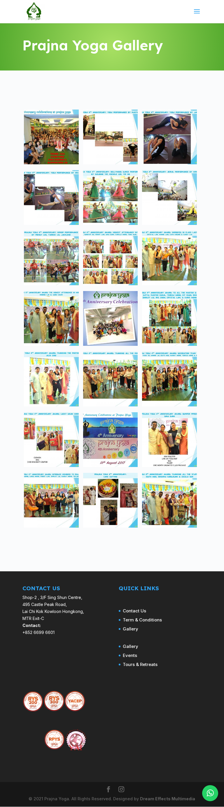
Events (130, 655)
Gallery (130, 629)
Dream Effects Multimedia (167, 798)
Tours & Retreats (140, 664)
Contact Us (134, 611)
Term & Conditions (142, 620)
